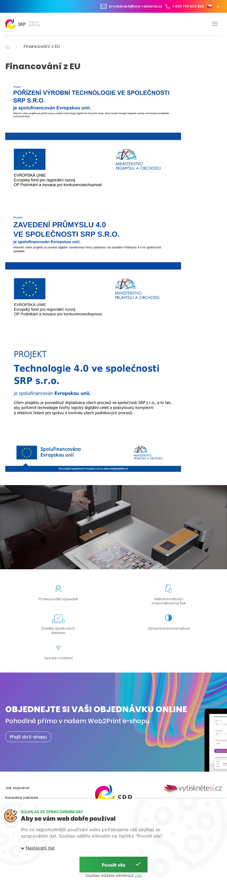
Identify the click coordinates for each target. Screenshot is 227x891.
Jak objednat (17, 787)
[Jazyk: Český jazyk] (213, 6)
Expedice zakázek (21, 797)
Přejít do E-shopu (28, 737)
